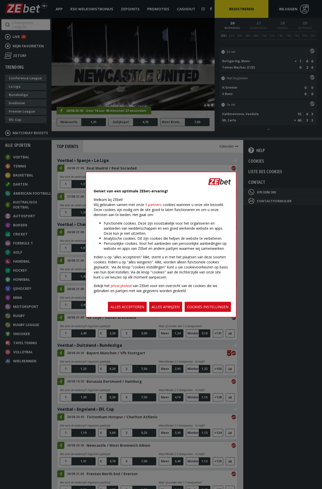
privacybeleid (121, 285)
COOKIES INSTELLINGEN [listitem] (207, 306)
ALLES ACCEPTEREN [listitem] (127, 306)
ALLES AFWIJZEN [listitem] (166, 306)
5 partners (153, 204)
